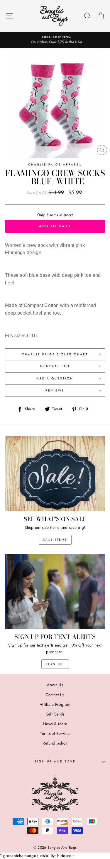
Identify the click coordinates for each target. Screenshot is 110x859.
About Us (55, 685)
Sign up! (55, 664)
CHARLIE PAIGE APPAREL (55, 164)
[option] (55, 40)
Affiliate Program (55, 704)
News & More (55, 724)
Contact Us (54, 695)
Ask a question (55, 378)
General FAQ (55, 366)
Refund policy (55, 743)
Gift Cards (55, 714)
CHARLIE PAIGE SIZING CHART (55, 354)
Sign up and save (55, 761)
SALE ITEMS (55, 539)
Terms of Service (55, 733)
